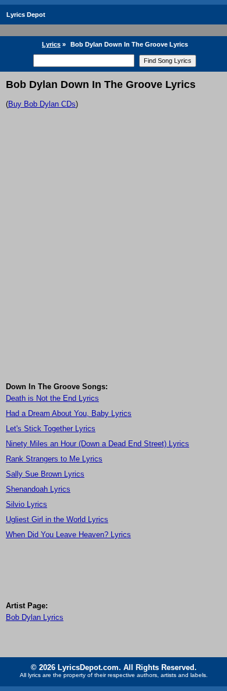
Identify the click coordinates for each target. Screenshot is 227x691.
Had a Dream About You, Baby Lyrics (69, 413)
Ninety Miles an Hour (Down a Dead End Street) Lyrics (97, 443)
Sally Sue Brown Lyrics (45, 474)
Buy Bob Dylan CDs (42, 104)
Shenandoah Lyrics (38, 489)
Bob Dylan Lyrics (34, 617)
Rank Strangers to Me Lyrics (54, 458)
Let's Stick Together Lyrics (50, 428)
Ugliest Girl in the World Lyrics (57, 519)
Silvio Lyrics (26, 504)
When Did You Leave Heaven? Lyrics (68, 534)
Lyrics (51, 44)
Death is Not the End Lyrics (52, 398)
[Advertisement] (113, 262)
